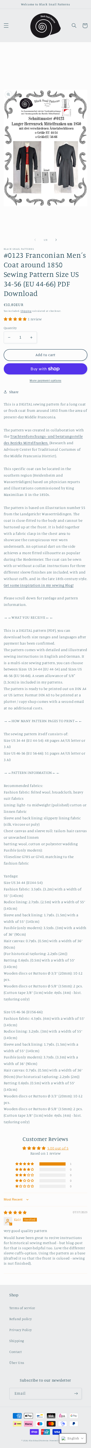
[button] (6, 25)
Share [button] (14, 392)
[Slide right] (56, 240)
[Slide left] (35, 240)
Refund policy (20, 1319)
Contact (15, 1352)
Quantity (10, 328)
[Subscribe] (76, 1393)
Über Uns (16, 1363)
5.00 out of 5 (58, 1148)
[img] (15, 1212)
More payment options (45, 380)
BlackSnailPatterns (39, 1440)
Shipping (26, 310)
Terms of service (22, 1308)
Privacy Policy (20, 1330)
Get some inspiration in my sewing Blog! (39, 585)
